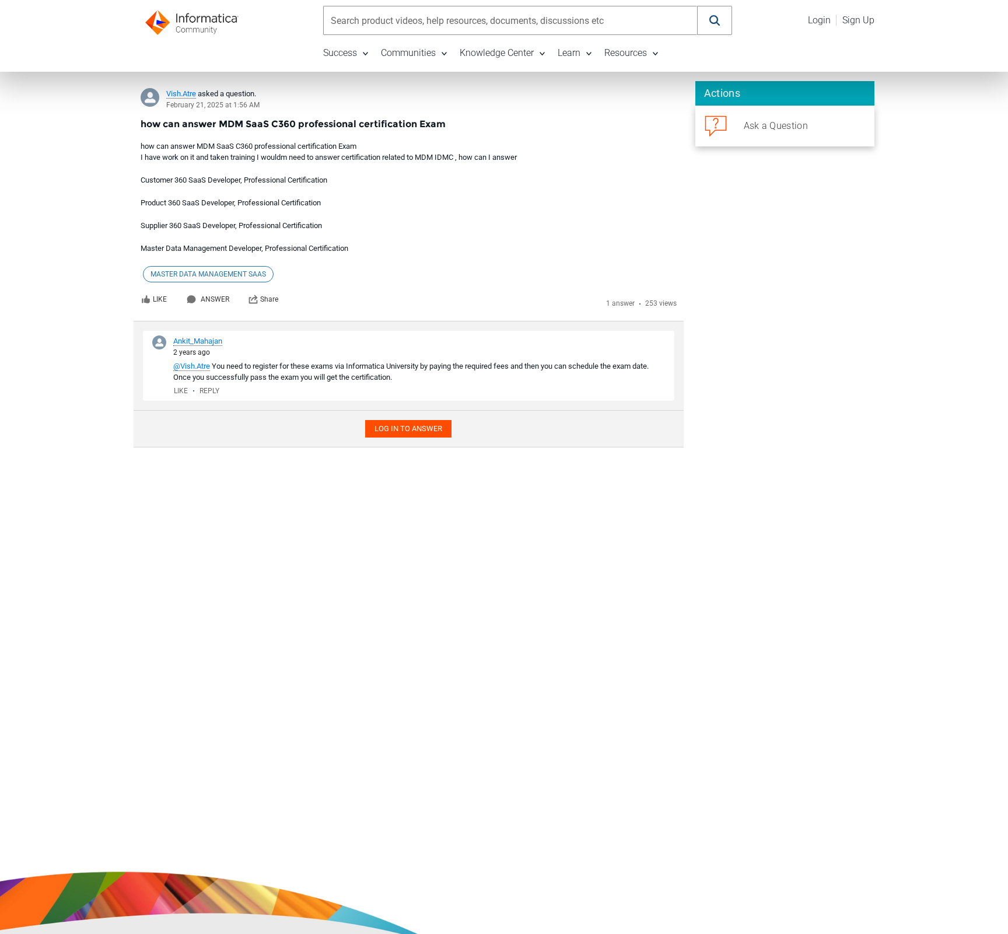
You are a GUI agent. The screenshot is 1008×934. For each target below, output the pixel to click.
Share (269, 299)
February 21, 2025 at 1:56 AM (213, 105)
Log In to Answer (408, 428)
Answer (215, 299)
